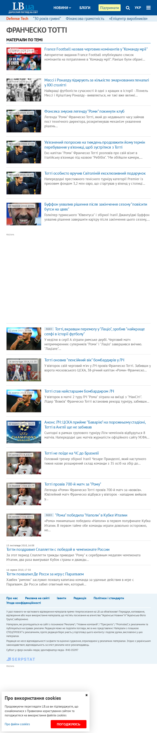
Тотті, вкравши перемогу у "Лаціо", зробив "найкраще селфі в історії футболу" (94, 331)
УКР (138, 7)
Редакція (80, 598)
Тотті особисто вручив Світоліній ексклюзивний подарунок (95, 173)
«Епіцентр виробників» (128, 18)
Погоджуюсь (68, 724)
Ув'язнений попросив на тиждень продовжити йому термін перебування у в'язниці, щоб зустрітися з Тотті (94, 145)
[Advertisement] (65, 278)
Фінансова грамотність (85, 18)
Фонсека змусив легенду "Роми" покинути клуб (84, 111)
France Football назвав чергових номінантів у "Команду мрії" (96, 49)
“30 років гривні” (47, 18)
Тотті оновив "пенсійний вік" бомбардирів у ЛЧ (84, 360)
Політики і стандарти (109, 598)
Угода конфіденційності (23, 603)
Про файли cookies (17, 724)
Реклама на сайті (37, 598)
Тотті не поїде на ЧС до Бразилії (71, 453)
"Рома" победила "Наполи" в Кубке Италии (86, 515)
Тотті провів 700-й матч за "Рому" (72, 484)
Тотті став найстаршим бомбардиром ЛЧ (79, 391)
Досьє (82, 23)
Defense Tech (17, 18)
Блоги (85, 7)
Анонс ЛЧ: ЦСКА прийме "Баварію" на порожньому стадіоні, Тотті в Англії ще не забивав (94, 424)
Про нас (12, 598)
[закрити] (86, 695)
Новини (61, 7)
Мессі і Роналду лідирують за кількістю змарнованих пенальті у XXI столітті (96, 82)
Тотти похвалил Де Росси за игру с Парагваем (45, 574)
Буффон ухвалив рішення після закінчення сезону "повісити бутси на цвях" (95, 207)
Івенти (61, 598)
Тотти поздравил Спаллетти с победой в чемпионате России (58, 549)
